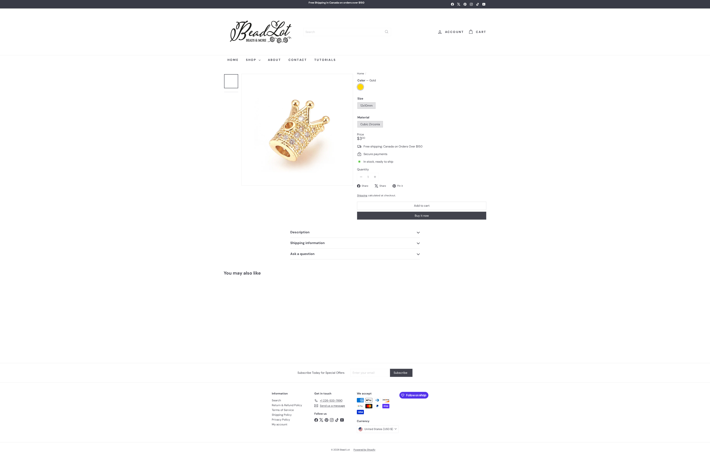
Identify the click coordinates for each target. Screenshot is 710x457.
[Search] (386, 32)
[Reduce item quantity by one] (361, 177)
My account (279, 424)
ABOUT (274, 60)
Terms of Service (283, 410)
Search (276, 400)
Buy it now (422, 215)
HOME (233, 60)
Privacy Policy (281, 419)
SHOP (252, 60)
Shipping (362, 195)
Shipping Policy (282, 415)
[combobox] (347, 32)
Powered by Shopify (364, 449)
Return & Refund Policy (287, 405)
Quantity (363, 169)
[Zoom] (297, 129)
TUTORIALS (325, 60)
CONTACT (297, 60)
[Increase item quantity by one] (375, 177)
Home (360, 73)
